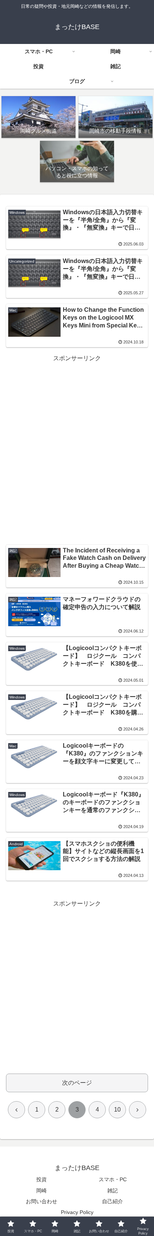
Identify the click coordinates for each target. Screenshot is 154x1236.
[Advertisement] (77, 440)
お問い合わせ (41, 1201)
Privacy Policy (77, 1212)
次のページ (77, 1083)
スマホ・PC (113, 1179)
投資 (41, 1179)
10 (117, 1109)
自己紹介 (112, 1201)
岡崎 (41, 1191)
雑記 (112, 1191)
